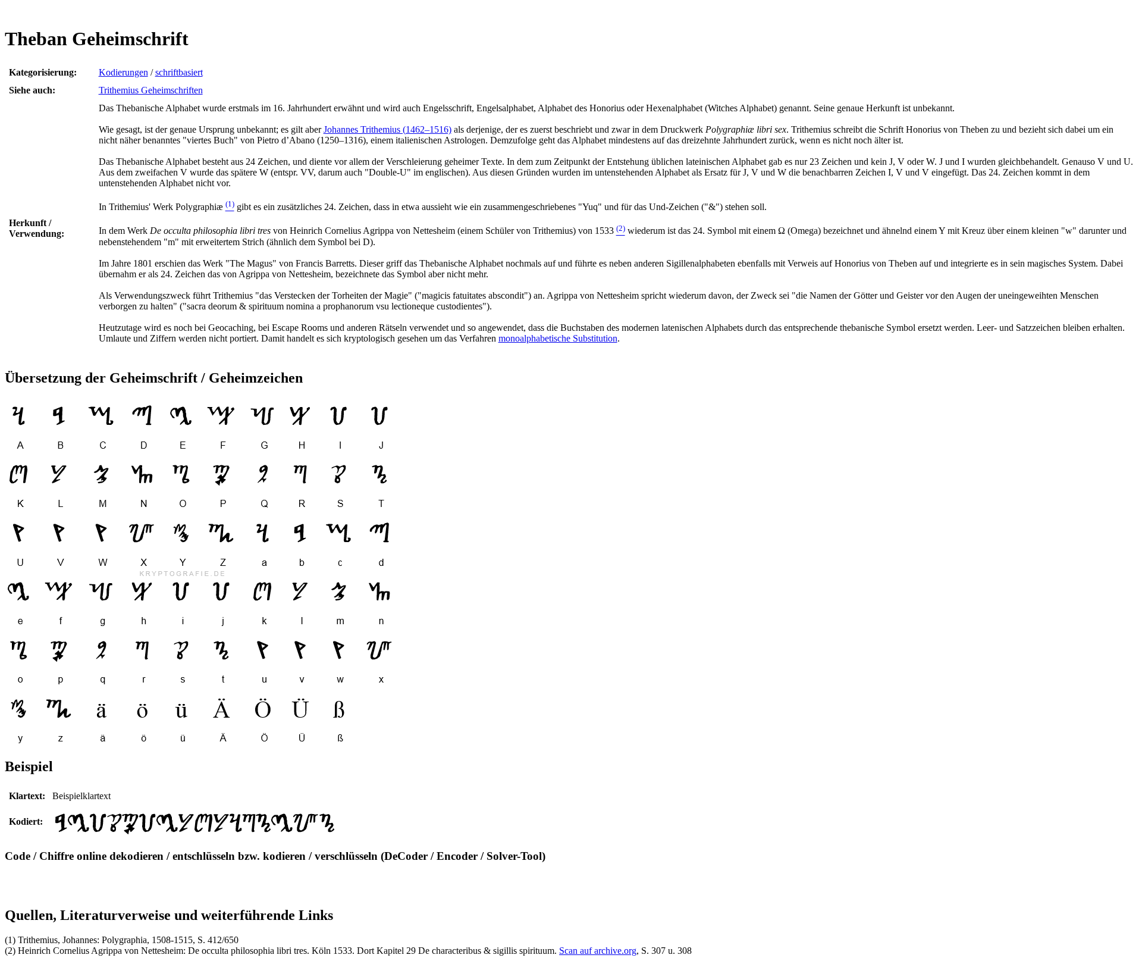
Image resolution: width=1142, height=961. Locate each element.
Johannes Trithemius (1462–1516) (387, 129)
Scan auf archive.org (597, 951)
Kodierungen (123, 72)
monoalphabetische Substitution (557, 338)
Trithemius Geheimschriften (151, 90)
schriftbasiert (179, 72)
